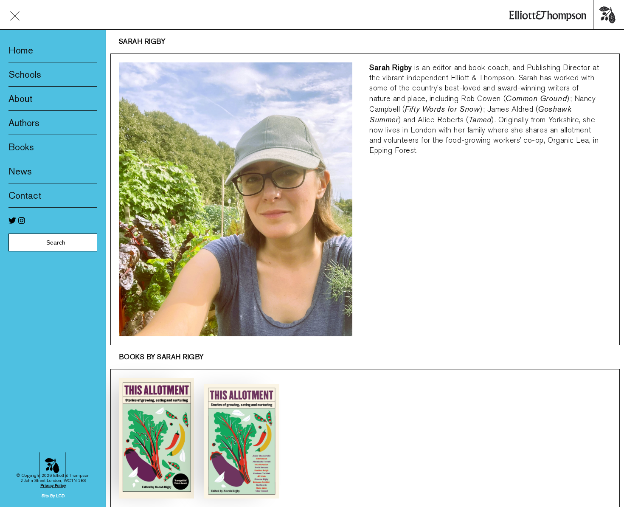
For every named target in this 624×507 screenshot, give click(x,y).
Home (20, 50)
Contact (24, 195)
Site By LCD (53, 495)
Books (21, 146)
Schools (24, 74)
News (20, 171)
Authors (23, 122)
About (20, 98)
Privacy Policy (53, 485)
